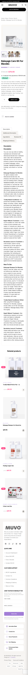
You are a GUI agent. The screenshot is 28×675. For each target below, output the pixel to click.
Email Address (8, 605)
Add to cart (14, 99)
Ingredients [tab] (6, 137)
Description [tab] (6, 129)
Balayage (24, 106)
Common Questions (11, 579)
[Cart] (25, 5)
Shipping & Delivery (11, 582)
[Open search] (22, 5)
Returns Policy (10, 586)
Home (2, 18)
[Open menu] (2, 5)
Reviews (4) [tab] (17, 137)
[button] (23, 390)
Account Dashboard (11, 553)
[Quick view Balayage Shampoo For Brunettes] (24, 397)
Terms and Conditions (18, 660)
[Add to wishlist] (2, 116)
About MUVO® (10, 556)
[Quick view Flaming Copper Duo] (24, 438)
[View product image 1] (4, 54)
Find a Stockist (10, 559)
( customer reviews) (14, 67)
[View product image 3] (17, 54)
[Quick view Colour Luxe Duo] (24, 478)
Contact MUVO (10, 563)
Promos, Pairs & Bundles (7, 108)
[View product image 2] (11, 54)
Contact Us (9, 576)
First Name (7, 598)
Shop (6, 18)
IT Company (12, 657)
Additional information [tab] (9, 133)
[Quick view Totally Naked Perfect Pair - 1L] (24, 357)
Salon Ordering (14, 9)
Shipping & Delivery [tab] (8, 140)
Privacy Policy (7, 660)
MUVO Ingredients (11, 572)
